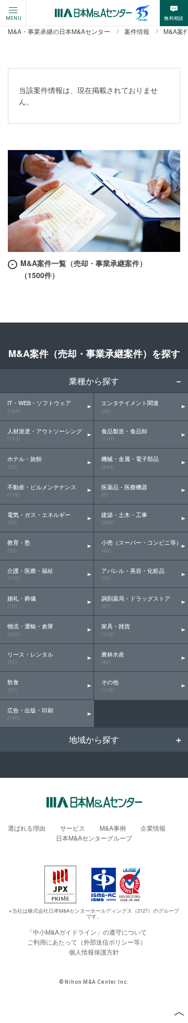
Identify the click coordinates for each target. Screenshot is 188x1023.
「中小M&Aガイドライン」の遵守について (87, 931)
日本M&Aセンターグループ (94, 837)
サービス (72, 827)
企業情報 (153, 827)
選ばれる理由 (26, 827)
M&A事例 (113, 827)
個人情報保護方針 (94, 951)
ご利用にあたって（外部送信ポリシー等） (86, 941)
